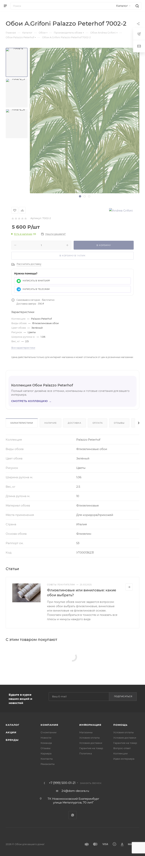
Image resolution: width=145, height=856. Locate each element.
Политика (85, 753)
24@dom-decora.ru (75, 791)
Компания (49, 724)
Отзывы (119, 423)
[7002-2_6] (17, 123)
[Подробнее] (129, 587)
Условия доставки (90, 742)
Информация (90, 724)
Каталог (12, 724)
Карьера (46, 753)
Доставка (74, 423)
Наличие (50, 423)
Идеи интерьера (123, 758)
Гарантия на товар (91, 748)
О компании (48, 732)
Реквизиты (48, 763)
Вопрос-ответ (122, 748)
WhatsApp (73, 815)
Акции (11, 732)
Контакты (47, 758)
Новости (46, 737)
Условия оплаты (89, 737)
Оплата (98, 423)
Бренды (12, 739)
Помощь (120, 724)
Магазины (86, 732)
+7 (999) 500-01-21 (62, 782)
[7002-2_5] (17, 93)
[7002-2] (17, 62)
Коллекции (120, 753)
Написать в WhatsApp (36, 280)
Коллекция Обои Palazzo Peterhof (42, 385)
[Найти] (136, 6)
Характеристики (21, 423)
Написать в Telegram (36, 289)
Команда (46, 742)
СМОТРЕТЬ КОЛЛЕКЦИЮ (31, 401)
